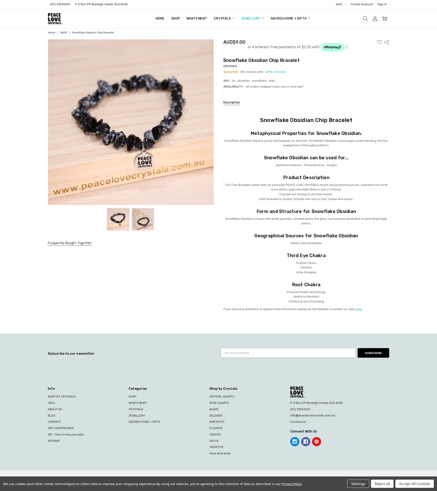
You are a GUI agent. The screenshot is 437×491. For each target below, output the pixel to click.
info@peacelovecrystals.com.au (312, 415)
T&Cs (51, 403)
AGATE (214, 409)
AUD (339, 4)
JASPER (215, 434)
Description (231, 102)
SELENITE (216, 415)
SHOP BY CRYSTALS (62, 396)
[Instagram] (294, 441)
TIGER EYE (216, 447)
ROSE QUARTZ (219, 403)
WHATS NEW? (196, 18)
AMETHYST (217, 421)
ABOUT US (55, 409)
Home (159, 18)
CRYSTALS (222, 18)
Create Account (362, 4)
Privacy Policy (292, 484)
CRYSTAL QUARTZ (221, 396)
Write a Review (276, 71)
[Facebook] (305, 441)
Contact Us (298, 421)
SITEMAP (54, 441)
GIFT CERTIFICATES (61, 428)
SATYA (213, 441)
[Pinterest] (316, 441)
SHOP (175, 18)
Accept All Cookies (414, 483)
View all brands (220, 453)
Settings (358, 483)
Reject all (382, 483)
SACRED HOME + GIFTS (289, 18)
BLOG (51, 415)
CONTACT (54, 421)
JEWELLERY (251, 18)
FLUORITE (216, 428)
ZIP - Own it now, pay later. (66, 434)
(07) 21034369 (60, 4)
